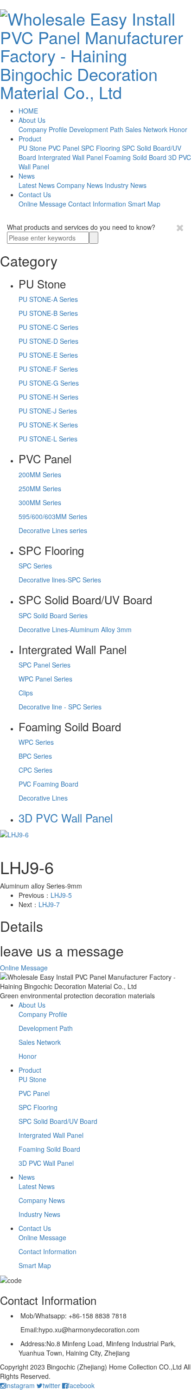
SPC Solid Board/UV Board (58, 1121)
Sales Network (146, 129)
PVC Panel (63, 148)
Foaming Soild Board (135, 157)
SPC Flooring (100, 148)
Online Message (42, 203)
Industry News (125, 185)
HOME (28, 110)
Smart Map (144, 203)
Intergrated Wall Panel (70, 157)
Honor (178, 129)
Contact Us (35, 194)
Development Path (96, 129)
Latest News (37, 185)
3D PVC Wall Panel (46, 1163)
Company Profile (43, 129)
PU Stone (32, 148)
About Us (32, 120)
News (27, 175)
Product (30, 138)
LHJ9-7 (49, 904)
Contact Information (97, 203)
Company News (80, 185)
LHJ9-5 (61, 895)
